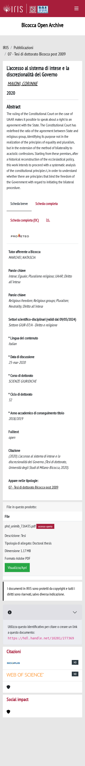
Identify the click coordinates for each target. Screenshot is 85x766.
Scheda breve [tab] (19, 203)
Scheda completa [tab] (46, 203)
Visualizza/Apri (17, 567)
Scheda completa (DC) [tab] (24, 220)
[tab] (48, 220)
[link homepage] (15, 8)
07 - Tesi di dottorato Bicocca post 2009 (37, 54)
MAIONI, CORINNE (23, 83)
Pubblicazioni (23, 47)
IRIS (6, 47)
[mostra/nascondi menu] (76, 8)
